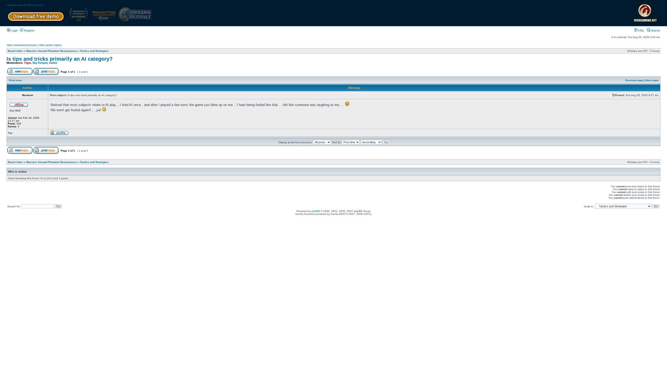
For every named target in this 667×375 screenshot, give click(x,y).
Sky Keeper (39, 62)
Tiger (27, 62)
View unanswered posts (22, 45)
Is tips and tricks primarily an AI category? (60, 59)
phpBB (316, 211)
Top (10, 133)
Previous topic (634, 80)
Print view (15, 80)
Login (14, 30)
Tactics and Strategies (94, 50)
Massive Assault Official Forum (25, 5)
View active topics (50, 45)
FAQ (640, 30)
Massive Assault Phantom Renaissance (51, 50)
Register (29, 30)
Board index (15, 50)
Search (655, 30)
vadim (53, 62)
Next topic (652, 80)
